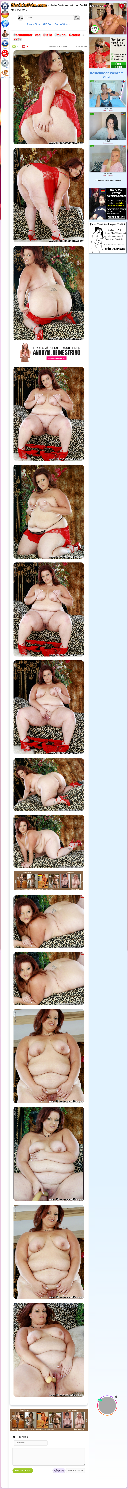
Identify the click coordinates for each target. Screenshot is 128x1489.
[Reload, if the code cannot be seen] (59, 1470)
